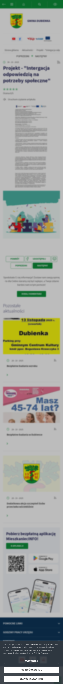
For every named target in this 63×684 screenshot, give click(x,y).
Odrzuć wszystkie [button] (31, 669)
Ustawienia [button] (31, 660)
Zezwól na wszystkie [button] (31, 678)
